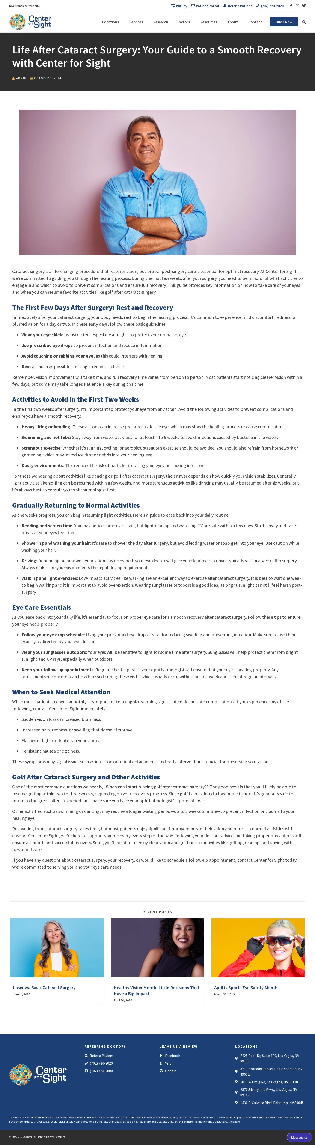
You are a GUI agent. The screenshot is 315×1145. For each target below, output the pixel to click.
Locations (110, 22)
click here (234, 1121)
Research (160, 22)
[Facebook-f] (291, 6)
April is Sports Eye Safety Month (246, 987)
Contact (255, 22)
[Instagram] (297, 6)
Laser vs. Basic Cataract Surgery (44, 987)
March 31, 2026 (224, 994)
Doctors (183, 22)
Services (136, 22)
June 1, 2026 (21, 994)
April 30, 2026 (123, 1000)
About (233, 22)
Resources (208, 22)
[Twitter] (304, 6)
